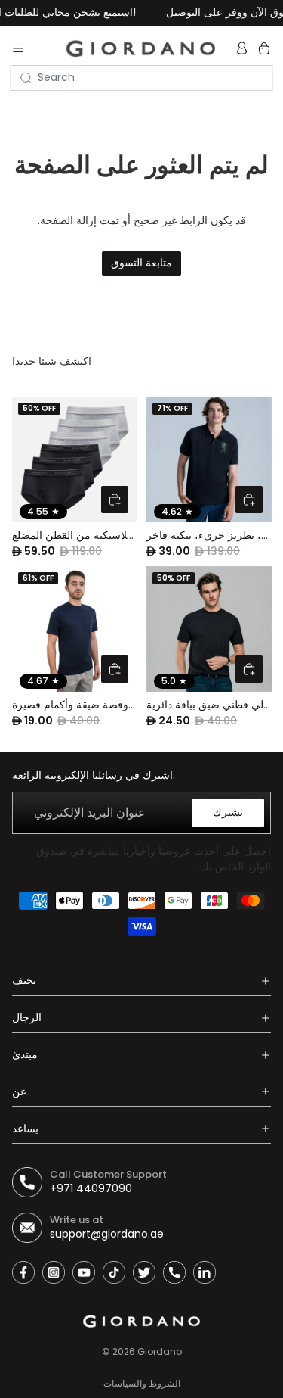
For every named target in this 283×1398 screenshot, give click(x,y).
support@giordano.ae (107, 1233)
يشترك (228, 812)
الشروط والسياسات (141, 1383)
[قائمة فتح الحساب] (243, 48)
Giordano (159, 1351)
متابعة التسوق (141, 262)
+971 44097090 (91, 1188)
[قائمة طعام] (18, 48)
